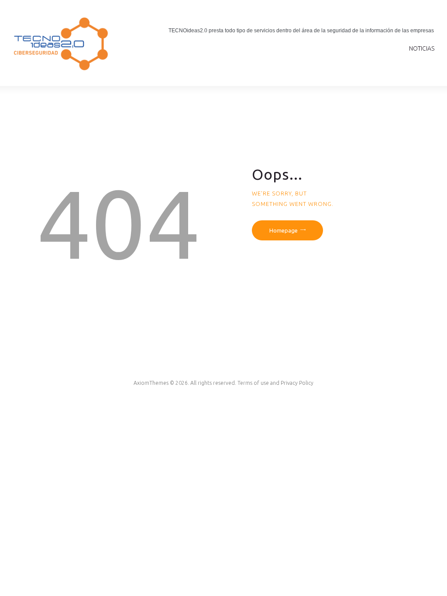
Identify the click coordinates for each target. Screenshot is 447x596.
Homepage (283, 230)
